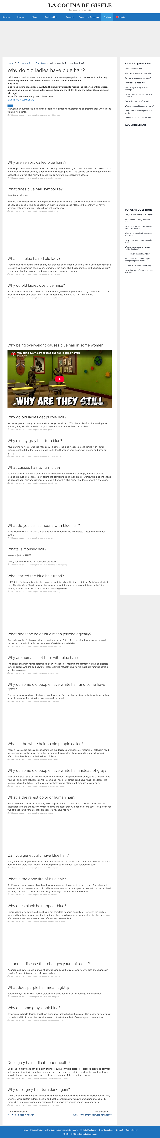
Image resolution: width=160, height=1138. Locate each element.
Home (11, 63)
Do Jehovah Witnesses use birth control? (138, 95)
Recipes (6, 17)
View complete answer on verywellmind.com (44, 646)
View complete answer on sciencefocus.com (44, 673)
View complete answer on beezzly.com (42, 483)
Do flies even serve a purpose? (138, 78)
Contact (119, 1130)
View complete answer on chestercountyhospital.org (48, 1078)
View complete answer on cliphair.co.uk (43, 211)
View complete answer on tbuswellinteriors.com (46, 1020)
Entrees (20, 17)
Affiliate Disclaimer (88, 1130)
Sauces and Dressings (89, 17)
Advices (107, 17)
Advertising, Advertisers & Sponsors (61, 1130)
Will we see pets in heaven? (21, 1115)
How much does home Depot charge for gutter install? (137, 259)
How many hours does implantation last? (140, 241)
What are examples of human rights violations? (137, 248)
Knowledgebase (106, 1130)
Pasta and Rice (51, 17)
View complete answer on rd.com (40, 813)
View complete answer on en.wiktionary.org (44, 178)
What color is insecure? (134, 83)
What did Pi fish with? (134, 68)
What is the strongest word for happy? (92, 1115)
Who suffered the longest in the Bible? (138, 112)
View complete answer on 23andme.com (43, 868)
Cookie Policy (131, 1130)
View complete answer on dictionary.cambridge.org (47, 565)
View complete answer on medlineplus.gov (44, 976)
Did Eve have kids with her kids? (138, 117)
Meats (34, 17)
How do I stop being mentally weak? (137, 220)
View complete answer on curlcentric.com (43, 895)
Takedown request (17, 115)
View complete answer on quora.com (42, 430)
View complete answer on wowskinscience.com (46, 786)
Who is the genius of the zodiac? (139, 73)
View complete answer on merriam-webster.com (46, 274)
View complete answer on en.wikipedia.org (44, 298)
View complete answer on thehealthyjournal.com (46, 921)
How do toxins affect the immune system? (139, 271)
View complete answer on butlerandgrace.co (45, 997)
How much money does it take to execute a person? (139, 227)
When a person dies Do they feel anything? (138, 234)
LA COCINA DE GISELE (80, 5)
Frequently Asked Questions (32, 63)
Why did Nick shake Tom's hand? (139, 215)
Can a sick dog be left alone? (137, 101)
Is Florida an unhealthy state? (137, 254)
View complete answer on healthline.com (43, 701)
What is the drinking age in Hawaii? (139, 106)
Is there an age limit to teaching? (138, 265)
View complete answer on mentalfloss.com (44, 115)
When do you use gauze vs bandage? (136, 88)
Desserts (70, 17)
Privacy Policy (36, 1130)
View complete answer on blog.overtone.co (44, 456)
